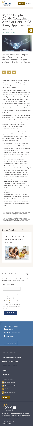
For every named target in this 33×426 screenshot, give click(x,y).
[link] (30, 30)
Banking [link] (4, 370)
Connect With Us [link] (7, 379)
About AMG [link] (5, 374)
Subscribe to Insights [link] (10, 385)
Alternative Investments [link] (9, 32)
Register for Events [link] (10, 389)
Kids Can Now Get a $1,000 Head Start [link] (14, 238)
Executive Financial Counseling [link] (12, 357)
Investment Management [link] (10, 361)
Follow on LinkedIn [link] (10, 392)
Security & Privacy (11, 301)
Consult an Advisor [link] (10, 382)
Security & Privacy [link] (6, 423)
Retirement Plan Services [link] (10, 366)
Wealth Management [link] (8, 353)
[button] (28, 3)
